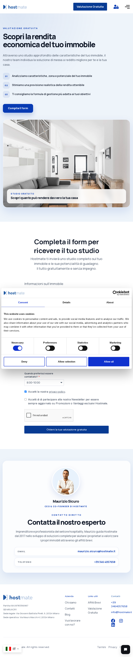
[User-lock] (116, 7)
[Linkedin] (113, 625)
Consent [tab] (23, 302)
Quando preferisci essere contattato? (38, 375)
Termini (101, 647)
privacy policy (57, 391)
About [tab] (110, 302)
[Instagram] (121, 621)
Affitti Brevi (94, 602)
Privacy (113, 647)
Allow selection (66, 361)
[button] (125, 649)
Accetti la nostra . (47, 391)
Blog (67, 614)
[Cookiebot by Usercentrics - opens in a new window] (115, 292)
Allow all (109, 361)
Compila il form (18, 108)
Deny (24, 361)
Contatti (70, 608)
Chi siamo (70, 602)
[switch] (50, 348)
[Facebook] (113, 621)
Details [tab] (67, 302)
